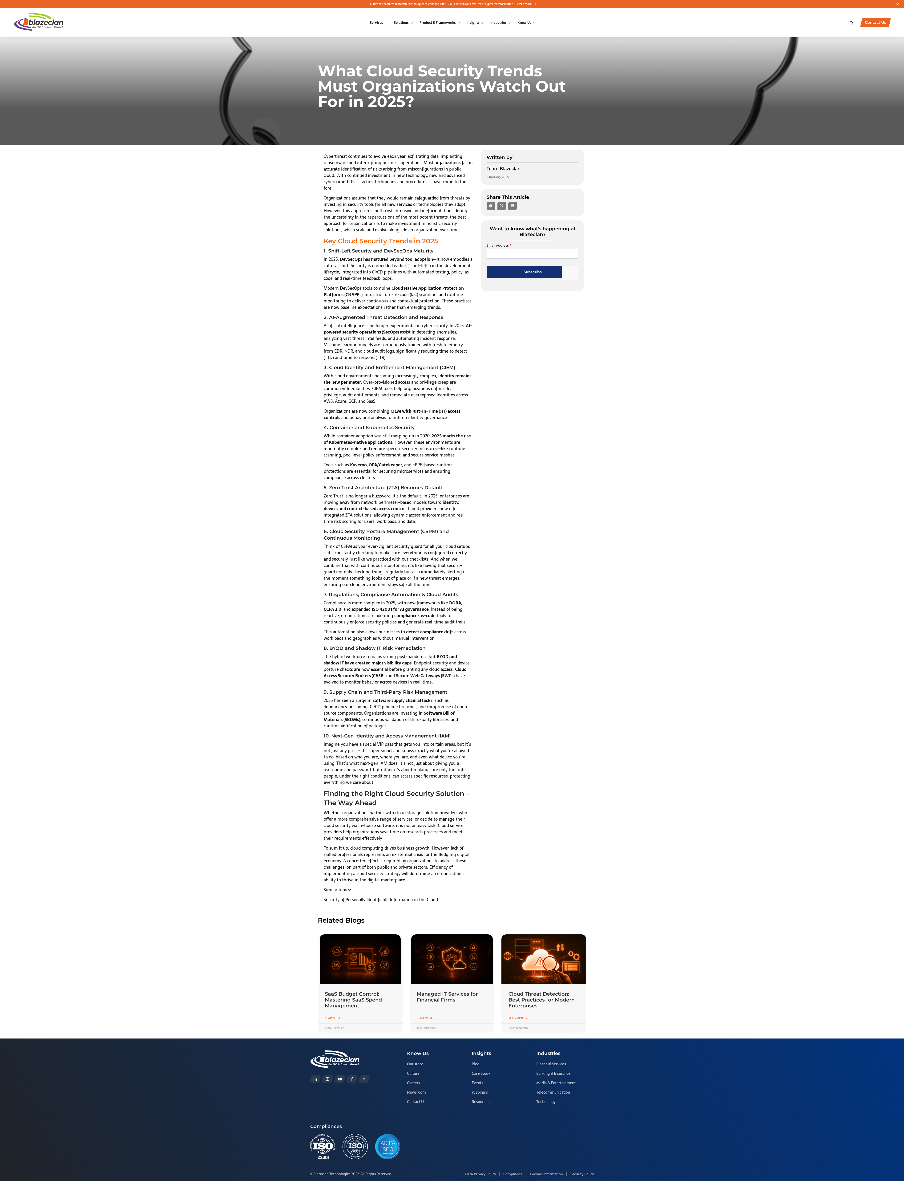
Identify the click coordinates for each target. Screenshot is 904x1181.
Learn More (524, 4)
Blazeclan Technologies (331, 1174)
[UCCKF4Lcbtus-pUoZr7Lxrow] (340, 1079)
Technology (546, 1101)
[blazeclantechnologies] (327, 1079)
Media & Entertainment (556, 1082)
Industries (498, 22)
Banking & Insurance (553, 1073)
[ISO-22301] (322, 1146)
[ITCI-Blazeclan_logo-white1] (334, 1053)
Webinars (480, 1092)
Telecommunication (553, 1092)
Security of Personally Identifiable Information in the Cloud (381, 899)
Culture (413, 1073)
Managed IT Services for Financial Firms (447, 997)
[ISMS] (355, 1146)
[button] (491, 206)
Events (477, 1082)
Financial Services (551, 1064)
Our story (415, 1064)
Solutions (401, 22)
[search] (852, 22)
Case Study (481, 1073)
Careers (413, 1082)
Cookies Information (546, 1174)
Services (376, 22)
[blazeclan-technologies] (315, 1079)
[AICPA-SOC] (388, 1146)
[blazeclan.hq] (352, 1079)
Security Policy (582, 1174)
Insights (473, 22)
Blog (475, 1064)
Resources (480, 1101)
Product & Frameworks (438, 22)
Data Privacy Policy (480, 1174)
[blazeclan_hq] (364, 1079)
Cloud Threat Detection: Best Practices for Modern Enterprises (541, 1000)
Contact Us (416, 1101)
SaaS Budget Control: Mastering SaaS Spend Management (353, 1000)
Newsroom (416, 1092)
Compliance (512, 1174)
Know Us (524, 22)
